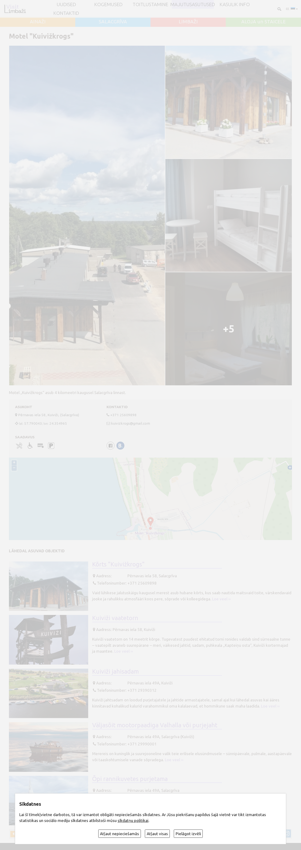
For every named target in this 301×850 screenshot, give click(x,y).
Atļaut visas (157, 833)
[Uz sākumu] (15, 8)
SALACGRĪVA (113, 21)
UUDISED (66, 4)
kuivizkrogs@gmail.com (130, 423)
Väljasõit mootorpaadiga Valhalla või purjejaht (154, 725)
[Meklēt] (279, 8)
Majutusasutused (192, 4)
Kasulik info (235, 4)
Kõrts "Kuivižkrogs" (118, 564)
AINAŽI (38, 21)
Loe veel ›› (221, 599)
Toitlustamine (150, 4)
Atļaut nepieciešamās (119, 833)
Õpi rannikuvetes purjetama (130, 778)
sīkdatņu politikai (133, 820)
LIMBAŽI (188, 21)
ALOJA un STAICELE (263, 21)
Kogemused (108, 4)
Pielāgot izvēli (188, 833)
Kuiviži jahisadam (115, 671)
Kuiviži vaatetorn (115, 617)
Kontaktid (66, 13)
